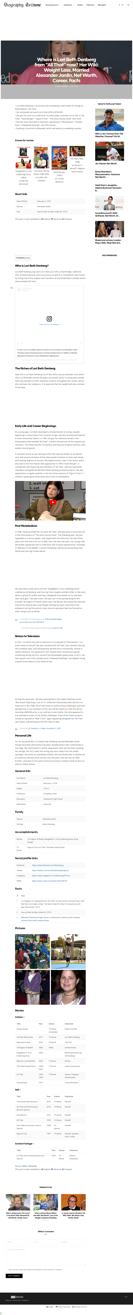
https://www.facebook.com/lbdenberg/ (48, 865)
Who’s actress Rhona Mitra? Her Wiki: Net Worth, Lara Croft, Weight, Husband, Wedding (45, 1215)
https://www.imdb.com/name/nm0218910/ (49, 881)
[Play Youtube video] (53, 502)
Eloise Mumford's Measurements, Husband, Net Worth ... (107, 174)
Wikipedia (32, 1166)
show (27, 258)
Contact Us (25, 1300)
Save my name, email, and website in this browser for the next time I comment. (35, 1270)
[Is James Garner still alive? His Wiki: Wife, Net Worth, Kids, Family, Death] (73, 1202)
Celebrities (68, 5)
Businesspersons (52, 5)
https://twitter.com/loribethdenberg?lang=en (50, 870)
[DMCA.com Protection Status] (17, 1298)
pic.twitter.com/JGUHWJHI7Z (32, 622)
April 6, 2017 (58, 628)
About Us (8, 1300)
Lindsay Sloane (43, 920)
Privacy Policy (16, 1300)
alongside (66, 718)
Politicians (90, 5)
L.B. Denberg (33, 728)
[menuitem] (103, 5)
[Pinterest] (8, 123)
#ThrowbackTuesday (53, 619)
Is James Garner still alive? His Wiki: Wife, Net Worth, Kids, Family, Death (73, 1215)
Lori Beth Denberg (39, 360)
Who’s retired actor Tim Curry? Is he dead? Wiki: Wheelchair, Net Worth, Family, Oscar (18, 1215)
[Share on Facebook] (8, 112)
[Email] (8, 129)
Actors (66, 53)
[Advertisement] (66, 26)
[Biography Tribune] (22, 5)
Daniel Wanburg (62, 86)
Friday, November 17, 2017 (51, 728)
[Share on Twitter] (8, 118)
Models (80, 5)
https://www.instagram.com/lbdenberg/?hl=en (51, 875)
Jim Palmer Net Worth (106, 163)
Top (125, 1297)
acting (69, 432)
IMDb (24, 1166)
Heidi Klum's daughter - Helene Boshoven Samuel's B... (108, 188)
